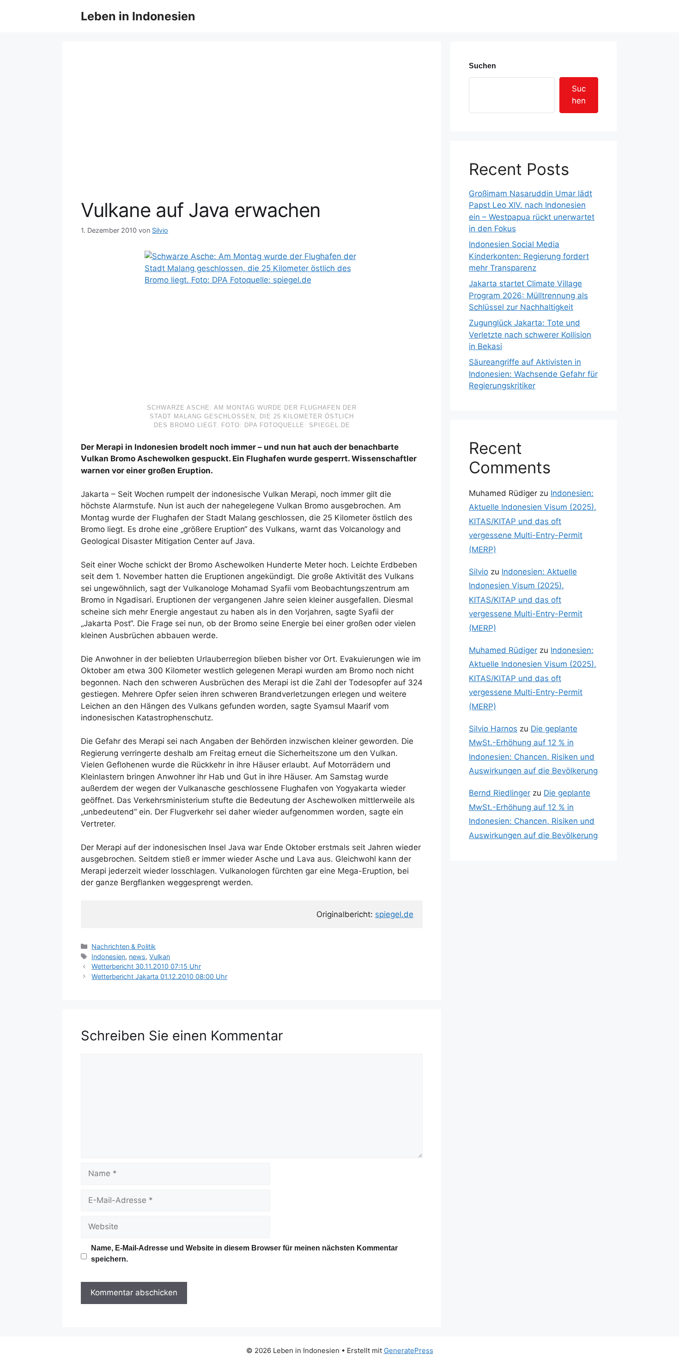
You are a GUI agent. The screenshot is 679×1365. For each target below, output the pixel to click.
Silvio (478, 571)
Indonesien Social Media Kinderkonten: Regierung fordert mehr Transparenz (529, 256)
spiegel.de (394, 914)
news (137, 956)
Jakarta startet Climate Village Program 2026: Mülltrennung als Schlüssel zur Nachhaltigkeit (528, 295)
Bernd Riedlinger (499, 792)
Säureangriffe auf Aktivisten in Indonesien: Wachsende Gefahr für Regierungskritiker (533, 373)
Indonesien (108, 956)
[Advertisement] (252, 129)
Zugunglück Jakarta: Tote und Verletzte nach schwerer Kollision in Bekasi (530, 334)
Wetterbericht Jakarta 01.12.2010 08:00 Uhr (159, 976)
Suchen (482, 66)
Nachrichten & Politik (123, 946)
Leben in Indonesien (138, 16)
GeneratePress (408, 1350)
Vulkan (159, 956)
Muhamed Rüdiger (503, 650)
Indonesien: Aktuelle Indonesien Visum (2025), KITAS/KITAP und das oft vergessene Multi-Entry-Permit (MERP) (532, 521)
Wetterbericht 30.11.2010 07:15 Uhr (146, 966)
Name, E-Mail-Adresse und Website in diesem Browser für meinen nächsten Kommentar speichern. (244, 1253)
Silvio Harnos (493, 728)
